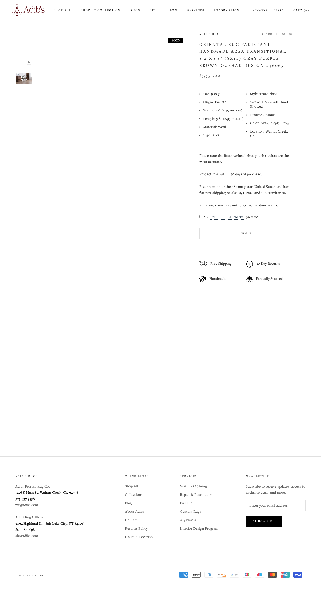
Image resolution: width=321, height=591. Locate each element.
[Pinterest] (290, 34)
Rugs (135, 10)
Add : (230, 217)
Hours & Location (139, 537)
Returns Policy (136, 528)
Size (154, 10)
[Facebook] (276, 34)
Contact (131, 520)
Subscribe (264, 521)
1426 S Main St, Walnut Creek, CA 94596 (46, 492)
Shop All (62, 10)
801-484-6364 (25, 530)
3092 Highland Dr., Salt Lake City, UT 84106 (49, 523)
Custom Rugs (190, 511)
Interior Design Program (199, 528)
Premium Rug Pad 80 (227, 217)
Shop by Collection (101, 10)
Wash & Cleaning (193, 486)
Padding (186, 503)
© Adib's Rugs (31, 575)
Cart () (301, 10)
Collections (134, 494)
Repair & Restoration (196, 494)
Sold (246, 234)
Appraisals (188, 520)
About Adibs (134, 511)
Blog (173, 10)
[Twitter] (283, 34)
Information (226, 10)
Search (280, 10)
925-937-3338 (25, 499)
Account (260, 10)
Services (195, 10)
